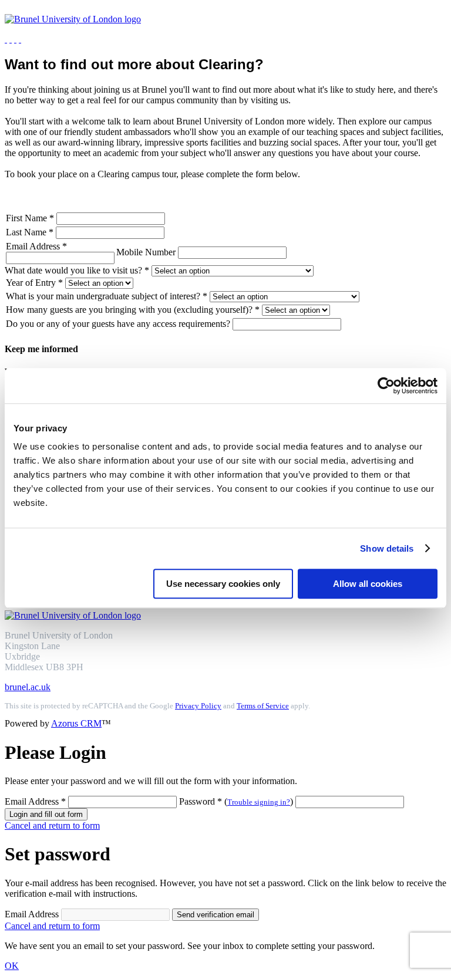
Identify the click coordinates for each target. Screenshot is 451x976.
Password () (237, 801)
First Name (30, 218)
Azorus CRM (76, 723)
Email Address (36, 246)
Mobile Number (147, 252)
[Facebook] (20, 39)
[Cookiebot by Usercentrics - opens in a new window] (386, 385)
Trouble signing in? (258, 802)
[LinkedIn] (10, 39)
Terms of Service (263, 706)
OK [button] (12, 966)
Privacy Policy (198, 706)
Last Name (29, 232)
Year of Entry (34, 283)
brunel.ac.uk (28, 687)
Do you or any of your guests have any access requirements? (119, 324)
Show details (386, 548)
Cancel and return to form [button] (52, 825)
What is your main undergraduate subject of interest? (106, 296)
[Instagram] (6, 39)
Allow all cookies (367, 584)
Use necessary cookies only (223, 584)
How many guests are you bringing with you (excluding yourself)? (133, 310)
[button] (46, 814)
